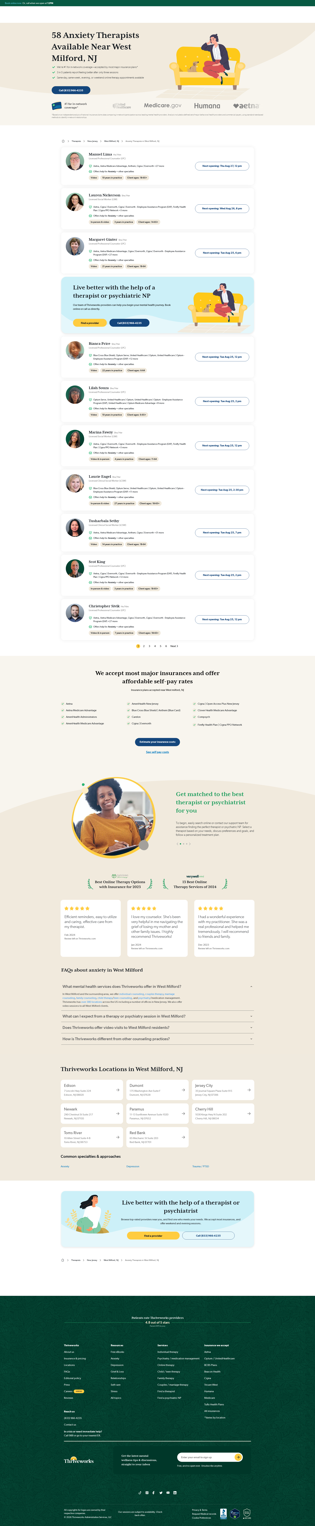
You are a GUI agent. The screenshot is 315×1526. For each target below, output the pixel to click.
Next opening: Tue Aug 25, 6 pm (222, 252)
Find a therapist (166, 1391)
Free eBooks (117, 1351)
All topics (116, 1397)
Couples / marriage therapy (173, 1384)
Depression (132, 1166)
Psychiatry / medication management (179, 1358)
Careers (68, 1391)
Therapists (76, 141)
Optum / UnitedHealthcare (219, 1358)
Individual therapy (168, 1351)
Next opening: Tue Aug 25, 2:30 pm (222, 489)
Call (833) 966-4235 (71, 90)
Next (173, 646)
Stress (114, 1391)
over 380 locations (91, 1001)
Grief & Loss (117, 1371)
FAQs (67, 1371)
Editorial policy (72, 1378)
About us (69, 1351)
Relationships (118, 1378)
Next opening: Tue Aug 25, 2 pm (222, 401)
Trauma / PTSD (200, 1166)
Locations (69, 1365)
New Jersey (92, 141)
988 (71, 1435)
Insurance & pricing (75, 1358)
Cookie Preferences (201, 1517)
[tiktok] (140, 1492)
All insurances (212, 1411)
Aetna (207, 1351)
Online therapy (166, 1365)
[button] (177, 853)
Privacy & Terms (199, 1510)
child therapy (105, 997)
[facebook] (154, 1492)
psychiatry (144, 997)
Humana (209, 1391)
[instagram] (147, 1492)
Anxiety (65, 1166)
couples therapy (154, 994)
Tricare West (211, 1384)
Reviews (68, 1397)
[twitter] (161, 1492)
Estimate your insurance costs (157, 741)
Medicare (209, 1397)
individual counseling (131, 994)
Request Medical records (204, 1514)
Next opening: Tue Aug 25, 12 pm (222, 356)
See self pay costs (157, 752)
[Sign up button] (238, 1457)
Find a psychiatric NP (169, 1397)
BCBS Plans (210, 1365)
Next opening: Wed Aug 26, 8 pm (222, 208)
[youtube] (168, 1492)
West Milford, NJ (111, 141)
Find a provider (90, 323)
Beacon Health (212, 1371)
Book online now (13, 3)
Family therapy (166, 1378)
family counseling (86, 997)
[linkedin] (175, 1492)
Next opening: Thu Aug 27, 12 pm (222, 165)
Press (67, 1384)
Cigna (207, 1378)
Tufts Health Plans (214, 1404)
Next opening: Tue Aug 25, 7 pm (222, 532)
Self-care (115, 1384)
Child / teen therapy (169, 1371)
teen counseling (123, 997)
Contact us (70, 1424)
